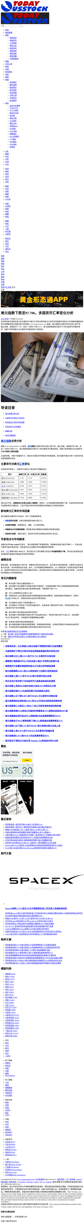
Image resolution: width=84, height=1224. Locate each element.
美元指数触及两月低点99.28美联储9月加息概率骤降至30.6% (33, 716)
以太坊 (7, 199)
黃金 (2, 277)
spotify (36, 1182)
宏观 (7, 169)
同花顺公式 (12, 1023)
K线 (6, 151)
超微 (7, 1073)
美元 (29, 446)
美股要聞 (8, 33)
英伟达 (7, 1066)
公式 (7, 226)
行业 (7, 164)
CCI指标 (13, 139)
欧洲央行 (8, 1132)
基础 (7, 154)
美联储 (7, 521)
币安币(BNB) (10, 1144)
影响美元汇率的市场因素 (14, 422)
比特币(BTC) (10, 1142)
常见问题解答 (10, 435)
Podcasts (30, 1182)
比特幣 (7, 206)
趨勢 (7, 77)
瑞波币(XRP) (10, 1152)
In (44, 1182)
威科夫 (7, 249)
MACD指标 (14, 110)
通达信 (7, 238)
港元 (9, 990)
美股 (2, 258)
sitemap (79, 1179)
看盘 (7, 186)
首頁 (7, 30)
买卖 (7, 189)
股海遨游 (13, 101)
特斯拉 (7, 1063)
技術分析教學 (15, 106)
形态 (7, 157)
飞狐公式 (11, 1031)
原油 (2, 279)
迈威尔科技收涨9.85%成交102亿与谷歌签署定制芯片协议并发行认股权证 (33, 931)
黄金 (10, 976)
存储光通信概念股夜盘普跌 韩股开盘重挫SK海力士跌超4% (28, 832)
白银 (7, 1105)
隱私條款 (4, 1182)
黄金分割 (13, 118)
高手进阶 (13, 90)
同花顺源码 (12, 1028)
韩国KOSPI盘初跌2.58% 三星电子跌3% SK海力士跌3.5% (26, 830)
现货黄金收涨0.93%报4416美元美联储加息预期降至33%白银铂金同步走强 (33, 960)
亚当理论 (13, 82)
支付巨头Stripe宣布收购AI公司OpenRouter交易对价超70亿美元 (29, 921)
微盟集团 (8, 1088)
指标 (7, 103)
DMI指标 (13, 142)
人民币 (7, 1056)
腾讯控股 (8, 1090)
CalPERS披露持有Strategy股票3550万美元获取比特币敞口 (27, 929)
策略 (7, 61)
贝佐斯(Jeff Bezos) (12, 1167)
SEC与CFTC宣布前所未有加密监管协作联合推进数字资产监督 (29, 926)
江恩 (7, 246)
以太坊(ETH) (10, 1147)
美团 (7, 1085)
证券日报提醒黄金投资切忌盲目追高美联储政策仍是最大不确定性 (30, 955)
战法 (7, 177)
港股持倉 (13, 51)
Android (49, 1182)
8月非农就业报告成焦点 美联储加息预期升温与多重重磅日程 (28, 840)
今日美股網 (39, 1179)
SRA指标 (13, 144)
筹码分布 (13, 123)
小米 (7, 1082)
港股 (7, 35)
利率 (7, 1127)
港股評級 (13, 53)
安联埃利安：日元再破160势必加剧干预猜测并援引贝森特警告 (34, 646)
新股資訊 (13, 48)
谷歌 (7, 1071)
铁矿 (7, 1113)
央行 (7, 1124)
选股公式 (11, 1033)
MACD (11, 1007)
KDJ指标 (13, 121)
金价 (9, 992)
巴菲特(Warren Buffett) (13, 1170)
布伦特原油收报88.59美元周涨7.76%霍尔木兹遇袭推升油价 (27, 950)
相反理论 (13, 87)
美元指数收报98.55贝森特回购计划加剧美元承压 (27, 691)
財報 (7, 209)
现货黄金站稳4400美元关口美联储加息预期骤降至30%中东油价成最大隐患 (34, 958)
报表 (7, 171)
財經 (7, 67)
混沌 (7, 252)
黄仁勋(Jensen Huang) (13, 1165)
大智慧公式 (12, 1015)
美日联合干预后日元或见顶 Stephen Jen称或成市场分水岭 (31, 741)
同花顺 (7, 231)
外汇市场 (7, 287)
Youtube (22, 1182)
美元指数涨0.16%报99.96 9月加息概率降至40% (27, 736)
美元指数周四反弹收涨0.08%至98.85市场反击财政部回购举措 (33, 701)
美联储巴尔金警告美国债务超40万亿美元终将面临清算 (30, 666)
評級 (7, 197)
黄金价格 (11, 1036)
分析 (7, 159)
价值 (7, 162)
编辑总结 (8, 431)
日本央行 (8, 1135)
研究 (2, 266)
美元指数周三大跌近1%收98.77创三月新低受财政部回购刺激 (33, 706)
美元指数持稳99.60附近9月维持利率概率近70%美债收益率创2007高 (36, 711)
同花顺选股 (12, 1025)
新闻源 (72, 1179)
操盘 (7, 80)
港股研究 (13, 40)
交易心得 (8, 64)
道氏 (7, 241)
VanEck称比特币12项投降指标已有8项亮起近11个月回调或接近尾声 (31, 934)
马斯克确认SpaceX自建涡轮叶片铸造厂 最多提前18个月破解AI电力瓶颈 (32, 835)
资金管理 (13, 93)
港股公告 (13, 46)
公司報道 (13, 43)
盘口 (7, 179)
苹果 (7, 1068)
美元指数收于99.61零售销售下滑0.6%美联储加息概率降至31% (34, 721)
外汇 (8, 551)
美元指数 (6, 441)
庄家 (7, 182)
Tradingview (14, 108)
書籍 (7, 214)
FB (41, 1182)
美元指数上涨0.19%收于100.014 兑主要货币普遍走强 (29, 731)
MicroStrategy (10, 1076)
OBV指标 (13, 131)
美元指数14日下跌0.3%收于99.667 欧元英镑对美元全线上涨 (32, 726)
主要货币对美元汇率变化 (14, 418)
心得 (2, 272)
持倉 (7, 211)
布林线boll (14, 126)
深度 (7, 74)
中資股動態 (14, 59)
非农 (9, 984)
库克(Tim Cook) (11, 1172)
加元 (16, 631)
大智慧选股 (12, 1018)
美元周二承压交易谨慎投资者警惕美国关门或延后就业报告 (30, 634)
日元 (3, 486)
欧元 (9, 982)
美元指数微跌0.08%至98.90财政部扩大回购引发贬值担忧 (31, 671)
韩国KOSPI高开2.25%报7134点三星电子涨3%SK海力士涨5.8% (29, 918)
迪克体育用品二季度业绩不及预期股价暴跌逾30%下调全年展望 (29, 924)
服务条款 (12, 1182)
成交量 (12, 116)
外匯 (2, 282)
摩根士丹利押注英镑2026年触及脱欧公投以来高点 (27, 637)
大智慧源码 (12, 1020)
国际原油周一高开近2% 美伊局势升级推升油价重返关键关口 (28, 827)
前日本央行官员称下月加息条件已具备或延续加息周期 (30, 681)
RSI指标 (13, 129)
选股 (7, 191)
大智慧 (7, 234)
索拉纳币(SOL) (11, 1155)
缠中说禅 (13, 85)
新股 (7, 217)
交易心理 (13, 95)
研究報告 (8, 72)
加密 (7, 204)
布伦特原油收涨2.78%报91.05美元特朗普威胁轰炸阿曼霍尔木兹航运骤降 (33, 963)
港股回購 (13, 56)
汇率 (21, 464)
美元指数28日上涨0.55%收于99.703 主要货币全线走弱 (30, 656)
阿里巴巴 (8, 1093)
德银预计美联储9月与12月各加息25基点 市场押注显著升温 (32, 661)
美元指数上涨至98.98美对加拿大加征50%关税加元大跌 (30, 686)
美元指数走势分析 (12, 414)
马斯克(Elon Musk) (12, 1162)
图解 (7, 194)
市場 (7, 69)
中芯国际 (8, 1095)
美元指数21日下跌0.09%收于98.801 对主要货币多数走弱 (31, 696)
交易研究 (13, 98)
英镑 (13, 631)
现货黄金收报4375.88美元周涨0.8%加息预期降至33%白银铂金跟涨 (30, 945)
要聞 (7, 221)
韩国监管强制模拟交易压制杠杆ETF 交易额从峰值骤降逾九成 (29, 837)
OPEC (7, 1115)
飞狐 (7, 229)
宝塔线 (12, 147)
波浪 (7, 244)
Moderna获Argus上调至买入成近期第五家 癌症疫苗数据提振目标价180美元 (34, 845)
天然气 (7, 1110)
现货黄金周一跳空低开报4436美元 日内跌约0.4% (24, 824)
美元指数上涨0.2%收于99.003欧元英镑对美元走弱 (28, 676)
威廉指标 (13, 134)
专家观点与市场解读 (13, 427)
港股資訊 (13, 38)
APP (67, 1179)
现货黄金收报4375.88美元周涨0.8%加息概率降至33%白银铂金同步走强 (32, 947)
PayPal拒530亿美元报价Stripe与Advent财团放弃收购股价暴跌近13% (31, 848)
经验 (7, 174)
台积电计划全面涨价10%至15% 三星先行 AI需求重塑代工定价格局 (30, 843)
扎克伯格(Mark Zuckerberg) (15, 1175)
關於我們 (60, 1179)
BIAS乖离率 (14, 136)
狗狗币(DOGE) (11, 1150)
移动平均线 (14, 113)
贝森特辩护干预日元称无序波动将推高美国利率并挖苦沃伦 (32, 651)
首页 (2, 287)
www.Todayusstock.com (26, 1179)
